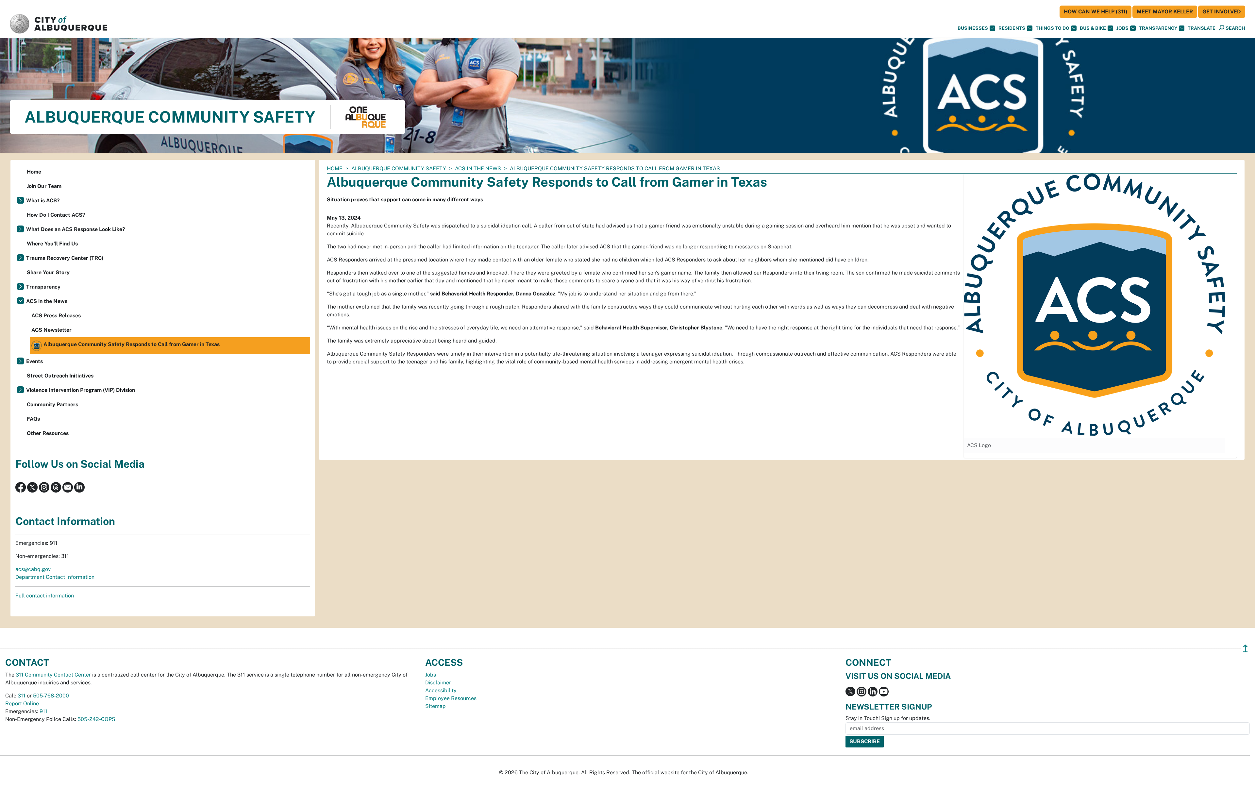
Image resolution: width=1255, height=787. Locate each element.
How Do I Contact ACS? (56, 215)
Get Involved (1221, 11)
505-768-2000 (51, 696)
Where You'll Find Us (52, 244)
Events (34, 361)
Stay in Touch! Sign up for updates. (887, 718)
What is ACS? (43, 200)
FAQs (33, 419)
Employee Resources (451, 698)
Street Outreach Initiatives (60, 376)
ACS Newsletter (51, 330)
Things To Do (1052, 28)
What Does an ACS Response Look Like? (75, 229)
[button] (1201, 28)
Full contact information (44, 596)
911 (43, 711)
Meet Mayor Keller (1165, 11)
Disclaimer (438, 682)
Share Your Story (48, 272)
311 (21, 696)
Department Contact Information (54, 577)
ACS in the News (478, 168)
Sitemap (435, 706)
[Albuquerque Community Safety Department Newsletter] (67, 487)
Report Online (22, 703)
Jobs (1122, 28)
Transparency (1158, 28)
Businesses (973, 28)
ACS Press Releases (56, 315)
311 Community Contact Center (53, 675)
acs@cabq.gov (33, 569)
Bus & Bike (1093, 28)
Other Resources (48, 433)
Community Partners (52, 404)
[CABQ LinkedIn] (79, 487)
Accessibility (441, 690)
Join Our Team (44, 186)
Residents (1011, 28)
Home (335, 168)
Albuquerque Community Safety (398, 168)
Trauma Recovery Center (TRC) (64, 258)
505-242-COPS (96, 719)
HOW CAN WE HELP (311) (1095, 11)
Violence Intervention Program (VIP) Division (80, 390)
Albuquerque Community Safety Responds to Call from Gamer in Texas (131, 344)
